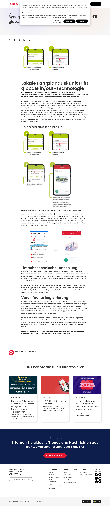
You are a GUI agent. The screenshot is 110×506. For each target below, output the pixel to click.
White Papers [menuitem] (68, 480)
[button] (35, 501)
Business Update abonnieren (55, 455)
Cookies (41, 501)
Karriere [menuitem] (51, 475)
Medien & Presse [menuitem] (54, 477)
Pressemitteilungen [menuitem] (70, 482)
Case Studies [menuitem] (68, 477)
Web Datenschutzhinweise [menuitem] (55, 485)
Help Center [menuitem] (83, 472)
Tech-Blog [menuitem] (67, 475)
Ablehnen (82, 21)
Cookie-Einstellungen (57, 21)
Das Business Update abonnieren (21, 479)
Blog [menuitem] (65, 472)
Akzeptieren (69, 21)
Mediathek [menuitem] (67, 485)
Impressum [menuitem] (52, 488)
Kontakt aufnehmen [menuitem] (86, 475)
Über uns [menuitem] (51, 472)
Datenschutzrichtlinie (28, 13)
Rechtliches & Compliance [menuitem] (53, 481)
